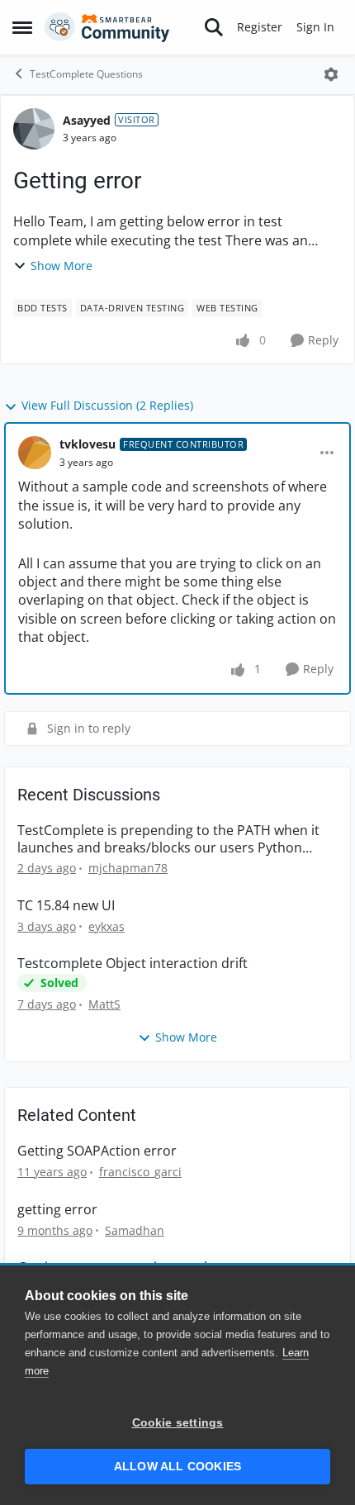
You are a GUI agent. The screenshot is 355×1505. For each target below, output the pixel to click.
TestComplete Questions (86, 74)
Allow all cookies (177, 1466)
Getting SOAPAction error (97, 1151)
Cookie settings (178, 1423)
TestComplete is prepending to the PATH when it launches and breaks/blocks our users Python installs (168, 839)
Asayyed (87, 120)
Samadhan (134, 1230)
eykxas (106, 926)
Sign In (315, 27)
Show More (61, 265)
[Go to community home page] (107, 27)
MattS (104, 1004)
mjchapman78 (128, 868)
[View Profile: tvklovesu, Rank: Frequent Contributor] (34, 452)
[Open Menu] (331, 74)
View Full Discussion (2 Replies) (107, 405)
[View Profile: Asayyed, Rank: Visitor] (33, 129)
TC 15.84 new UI (66, 905)
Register (259, 27)
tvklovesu (87, 444)
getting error (57, 1209)
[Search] (214, 27)
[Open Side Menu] (22, 27)
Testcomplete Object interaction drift (132, 963)
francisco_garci (140, 1172)
